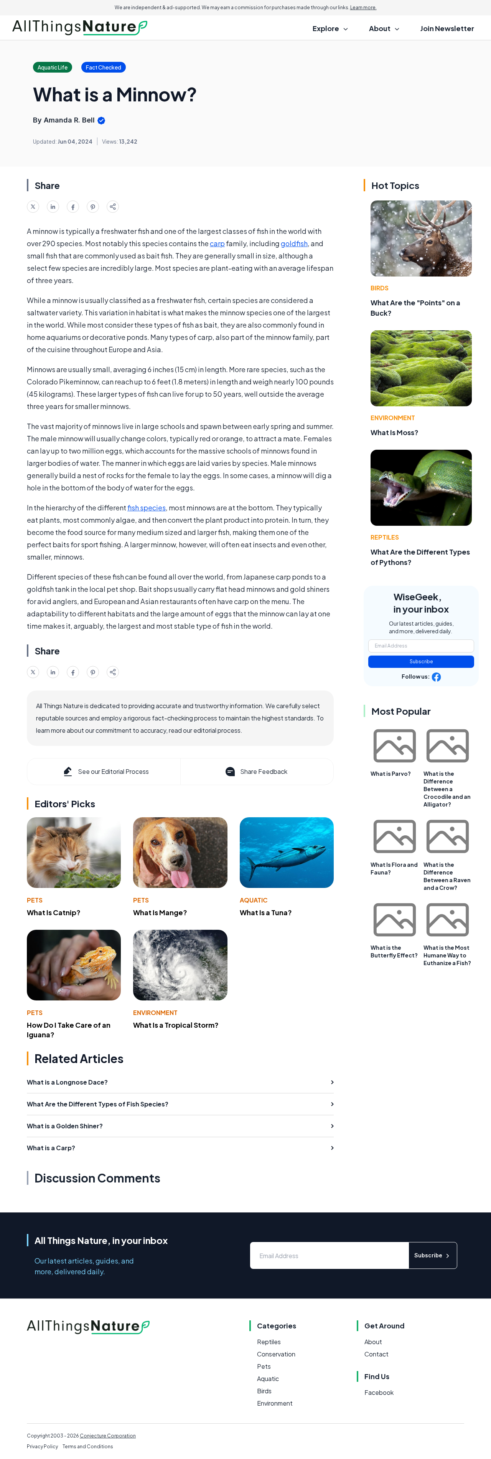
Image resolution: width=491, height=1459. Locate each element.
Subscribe (421, 661)
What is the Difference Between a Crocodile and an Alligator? (447, 789)
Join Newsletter (447, 28)
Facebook (379, 1392)
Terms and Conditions (88, 1446)
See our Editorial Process (113, 771)
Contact (376, 1354)
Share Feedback (263, 771)
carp (217, 243)
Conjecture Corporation (108, 1436)
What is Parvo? (391, 773)
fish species (146, 507)
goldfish (294, 243)
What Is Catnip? (54, 912)
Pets (35, 900)
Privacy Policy (42, 1446)
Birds (380, 288)
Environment (155, 1013)
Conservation (276, 1354)
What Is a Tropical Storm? (176, 1024)
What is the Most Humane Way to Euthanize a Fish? (447, 955)
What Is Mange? (160, 912)
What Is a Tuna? (266, 912)
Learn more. (363, 7)
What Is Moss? (395, 432)
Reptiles (385, 537)
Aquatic (254, 900)
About (373, 1342)
